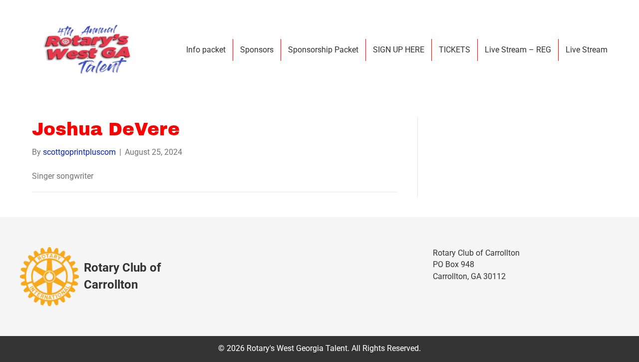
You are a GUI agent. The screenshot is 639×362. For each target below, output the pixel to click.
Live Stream (587, 49)
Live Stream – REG (518, 49)
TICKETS (454, 49)
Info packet (206, 49)
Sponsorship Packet (323, 49)
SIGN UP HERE (398, 49)
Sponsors (257, 49)
